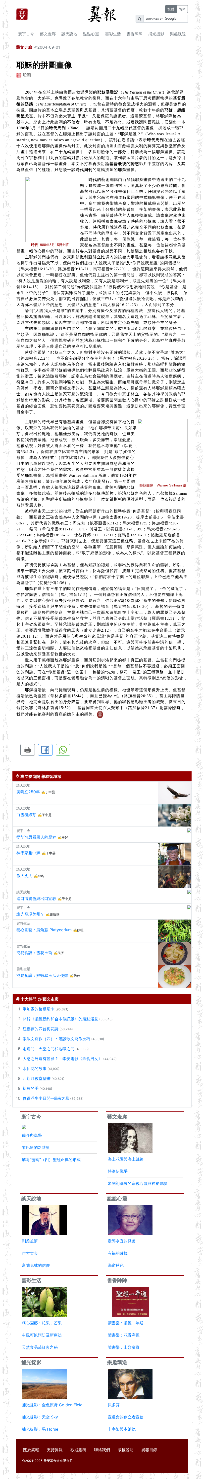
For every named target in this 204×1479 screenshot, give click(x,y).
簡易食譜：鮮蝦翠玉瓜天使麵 (42, 975)
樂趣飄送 (178, 33)
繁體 (170, 9)
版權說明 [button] (126, 1449)
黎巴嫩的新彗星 (36, 1147)
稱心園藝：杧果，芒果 (42, 1322)
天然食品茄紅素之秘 (40, 1347)
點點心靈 (91, 33)
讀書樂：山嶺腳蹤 (124, 1347)
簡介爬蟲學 (32, 1135)
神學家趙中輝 (28, 852)
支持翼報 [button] (55, 1449)
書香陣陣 (135, 33)
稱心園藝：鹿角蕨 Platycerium (44, 929)
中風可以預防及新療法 (42, 1335)
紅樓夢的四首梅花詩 (40, 1028)
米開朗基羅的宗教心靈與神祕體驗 (137, 1183)
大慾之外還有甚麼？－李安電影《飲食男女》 (62, 1058)
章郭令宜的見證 (122, 1240)
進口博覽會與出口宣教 (36, 898)
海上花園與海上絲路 (126, 1159)
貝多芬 (114, 1404)
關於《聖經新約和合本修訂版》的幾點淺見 (60, 1018)
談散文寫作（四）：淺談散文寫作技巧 (56, 1038)
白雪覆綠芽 (26, 814)
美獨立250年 (28, 791)
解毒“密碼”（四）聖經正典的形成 (51, 1159)
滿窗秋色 (116, 1265)
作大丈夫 (24, 875)
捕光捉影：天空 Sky (40, 1416)
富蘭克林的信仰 (36, 1265)
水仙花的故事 (35, 1068)
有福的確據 (118, 1253)
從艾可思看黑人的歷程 (36, 837)
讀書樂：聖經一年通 (126, 1322)
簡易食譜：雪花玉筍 (34, 952)
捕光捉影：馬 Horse (40, 1429)
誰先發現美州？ (30, 914)
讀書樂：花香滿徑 (124, 1335)
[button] (27, 750)
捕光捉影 (156, 33)
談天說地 (69, 33)
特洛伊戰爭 (118, 1171)
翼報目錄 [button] (149, 1449)
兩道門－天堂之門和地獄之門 (48, 1048)
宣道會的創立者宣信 (126, 1416)
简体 (182, 9)
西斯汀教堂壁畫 (37, 1078)
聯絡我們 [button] (102, 1449)
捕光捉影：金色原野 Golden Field (52, 1404)
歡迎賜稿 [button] (78, 1449)
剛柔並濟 (30, 1240)
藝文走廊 (48, 33)
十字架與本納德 (122, 1429)
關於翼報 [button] (31, 1449)
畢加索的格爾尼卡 (38, 1008)
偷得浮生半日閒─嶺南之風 (46, 1098)
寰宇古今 (26, 33)
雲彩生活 (113, 33)
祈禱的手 (31, 1088)
